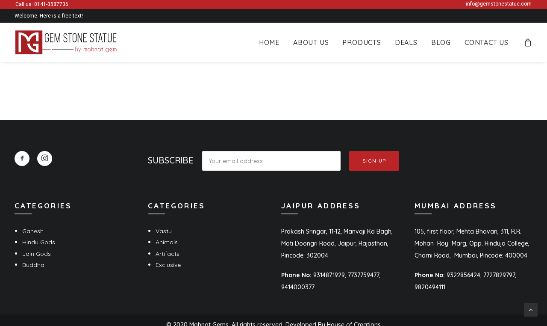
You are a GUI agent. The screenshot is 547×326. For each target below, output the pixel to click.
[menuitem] (269, 42)
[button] (22, 158)
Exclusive (168, 265)
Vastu (164, 231)
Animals (167, 242)
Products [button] (361, 42)
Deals (406, 42)
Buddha (33, 265)
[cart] (528, 42)
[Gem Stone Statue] (66, 42)
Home (269, 42)
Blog (441, 42)
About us (311, 42)
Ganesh (33, 231)
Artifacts (167, 254)
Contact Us (487, 42)
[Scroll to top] (531, 309)
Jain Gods (36, 254)
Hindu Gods (38, 242)
